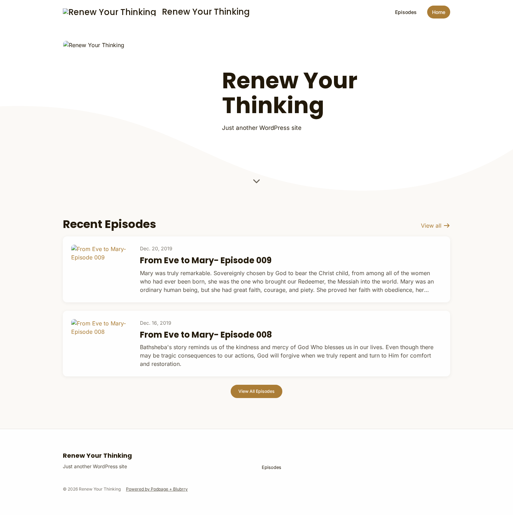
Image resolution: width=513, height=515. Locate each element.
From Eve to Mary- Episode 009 (206, 260)
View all (432, 225)
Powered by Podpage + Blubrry (157, 489)
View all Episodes (256, 391)
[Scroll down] (256, 181)
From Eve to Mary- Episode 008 (206, 334)
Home (438, 12)
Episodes (406, 12)
